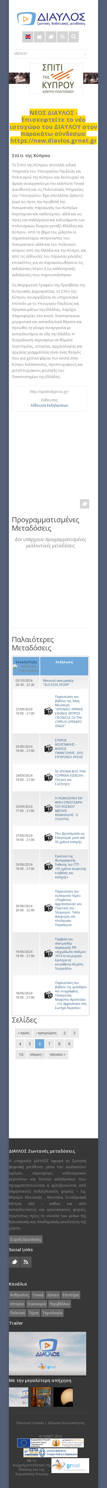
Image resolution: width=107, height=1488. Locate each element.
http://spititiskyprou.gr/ (49, 391)
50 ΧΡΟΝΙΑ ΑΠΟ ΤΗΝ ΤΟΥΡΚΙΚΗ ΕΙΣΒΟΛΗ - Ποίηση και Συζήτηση (70, 777)
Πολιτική (17, 1312)
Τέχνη (34, 1312)
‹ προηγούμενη (46, 1033)
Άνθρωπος (19, 1294)
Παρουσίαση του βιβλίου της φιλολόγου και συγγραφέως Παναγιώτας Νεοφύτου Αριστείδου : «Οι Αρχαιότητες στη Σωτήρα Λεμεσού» (71, 995)
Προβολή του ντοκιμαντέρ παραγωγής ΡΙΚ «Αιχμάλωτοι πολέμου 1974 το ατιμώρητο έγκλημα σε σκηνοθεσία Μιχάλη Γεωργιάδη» (70, 953)
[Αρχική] (50, 18)
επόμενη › (36, 1054)
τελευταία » (57, 1054)
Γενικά (38, 1294)
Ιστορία (17, 1303)
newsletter (39, 37)
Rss (62, 37)
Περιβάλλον (60, 1303)
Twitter (51, 37)
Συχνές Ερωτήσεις (25, 1239)
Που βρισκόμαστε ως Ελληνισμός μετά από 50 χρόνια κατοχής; (70, 837)
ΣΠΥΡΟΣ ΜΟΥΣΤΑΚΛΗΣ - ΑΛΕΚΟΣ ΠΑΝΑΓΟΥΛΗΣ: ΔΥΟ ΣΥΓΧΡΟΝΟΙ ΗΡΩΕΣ (69, 748)
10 (21, 1054)
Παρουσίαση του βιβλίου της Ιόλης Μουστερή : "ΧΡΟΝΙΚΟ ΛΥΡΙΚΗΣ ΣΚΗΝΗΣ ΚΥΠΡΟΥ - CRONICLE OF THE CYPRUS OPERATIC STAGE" (69, 711)
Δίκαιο (53, 1294)
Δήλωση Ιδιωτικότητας (66, 1423)
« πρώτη (23, 1033)
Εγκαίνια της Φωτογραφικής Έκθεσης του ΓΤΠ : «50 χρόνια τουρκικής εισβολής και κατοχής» (70, 866)
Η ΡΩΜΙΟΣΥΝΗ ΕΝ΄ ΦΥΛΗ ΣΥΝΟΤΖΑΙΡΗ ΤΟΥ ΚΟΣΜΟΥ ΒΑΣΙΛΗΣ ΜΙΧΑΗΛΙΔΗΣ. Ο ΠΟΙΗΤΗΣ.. (68, 808)
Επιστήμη (71, 1294)
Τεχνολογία (52, 1312)
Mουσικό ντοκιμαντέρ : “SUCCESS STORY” (59, 682)
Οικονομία (37, 1303)
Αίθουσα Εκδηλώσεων (49, 405)
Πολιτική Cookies (30, 1423)
